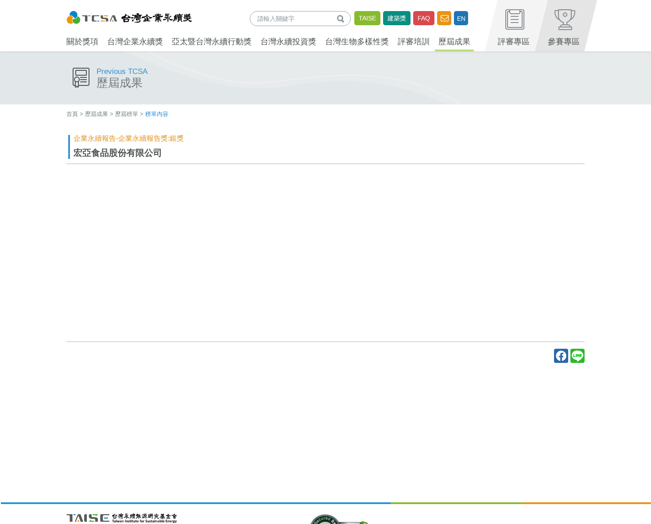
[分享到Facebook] (561, 356)
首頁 (72, 114)
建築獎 (397, 18)
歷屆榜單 (126, 114)
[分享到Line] (577, 356)
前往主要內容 (28, 6)
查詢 (342, 18)
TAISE (367, 18)
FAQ (424, 18)
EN (461, 18)
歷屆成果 (96, 114)
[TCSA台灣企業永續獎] (129, 16)
